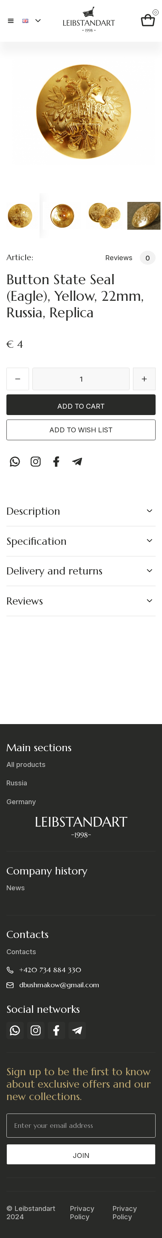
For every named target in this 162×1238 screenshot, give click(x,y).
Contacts (21, 951)
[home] (87, 21)
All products (26, 764)
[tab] (19, 215)
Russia (16, 783)
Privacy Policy (82, 1212)
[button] (14, 21)
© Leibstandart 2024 (30, 1212)
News (15, 887)
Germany (21, 801)
